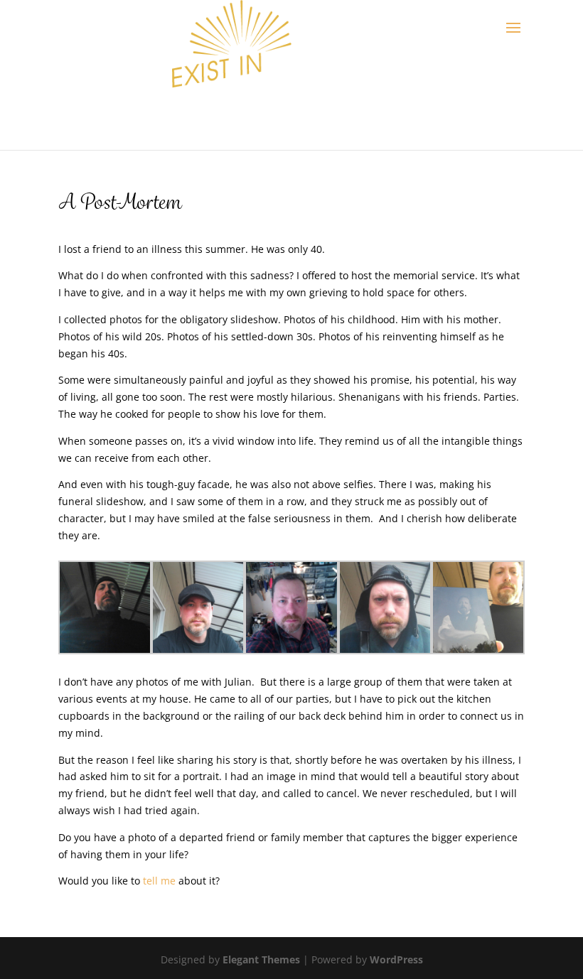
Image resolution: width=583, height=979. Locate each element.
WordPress (396, 959)
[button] (104, 610)
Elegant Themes (261, 959)
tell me (159, 880)
